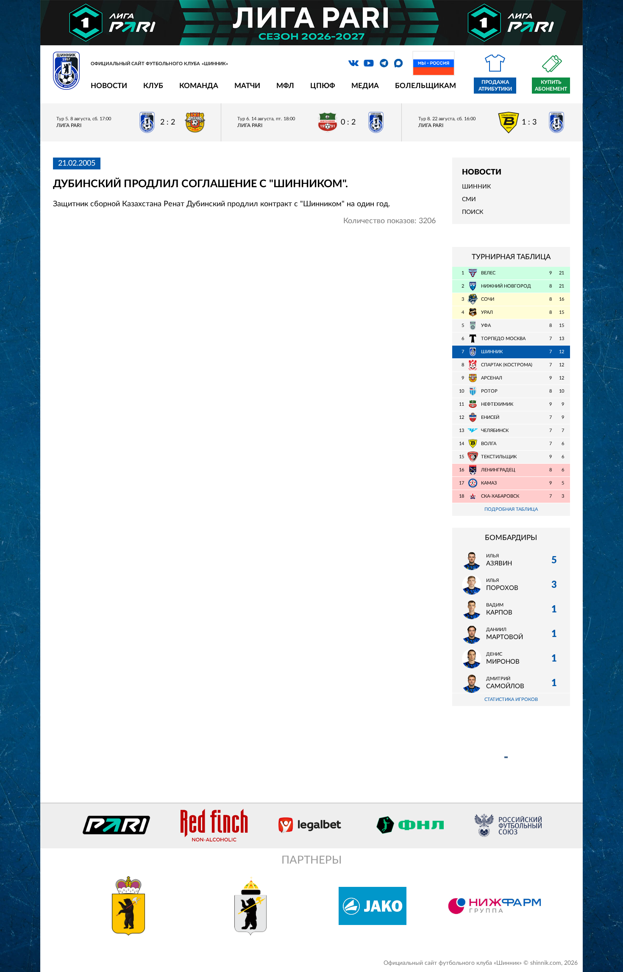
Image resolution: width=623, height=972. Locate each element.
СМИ (469, 199)
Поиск (472, 212)
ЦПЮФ (322, 85)
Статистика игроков (511, 699)
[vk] (353, 63)
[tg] (384, 63)
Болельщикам (425, 85)
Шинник (476, 187)
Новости (109, 85)
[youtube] (369, 63)
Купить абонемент (551, 85)
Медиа (365, 85)
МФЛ (285, 85)
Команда (198, 85)
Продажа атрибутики (495, 85)
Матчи (247, 85)
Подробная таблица (511, 509)
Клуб (153, 85)
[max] (398, 63)
